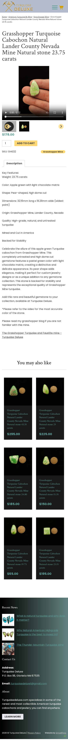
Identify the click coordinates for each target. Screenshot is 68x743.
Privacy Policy (34, 733)
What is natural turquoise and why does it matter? (41, 618)
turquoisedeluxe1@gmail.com (29, 683)
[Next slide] (61, 126)
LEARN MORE (13, 716)
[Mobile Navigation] (54, 7)
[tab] (14, 163)
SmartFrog (61, 733)
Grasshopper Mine (41, 17)
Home (4, 17)
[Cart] (62, 7)
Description (14, 163)
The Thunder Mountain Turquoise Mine (40, 645)
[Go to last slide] (7, 126)
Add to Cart (26, 143)
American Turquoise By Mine (20, 17)
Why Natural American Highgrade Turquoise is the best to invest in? (37, 632)
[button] (24, 126)
